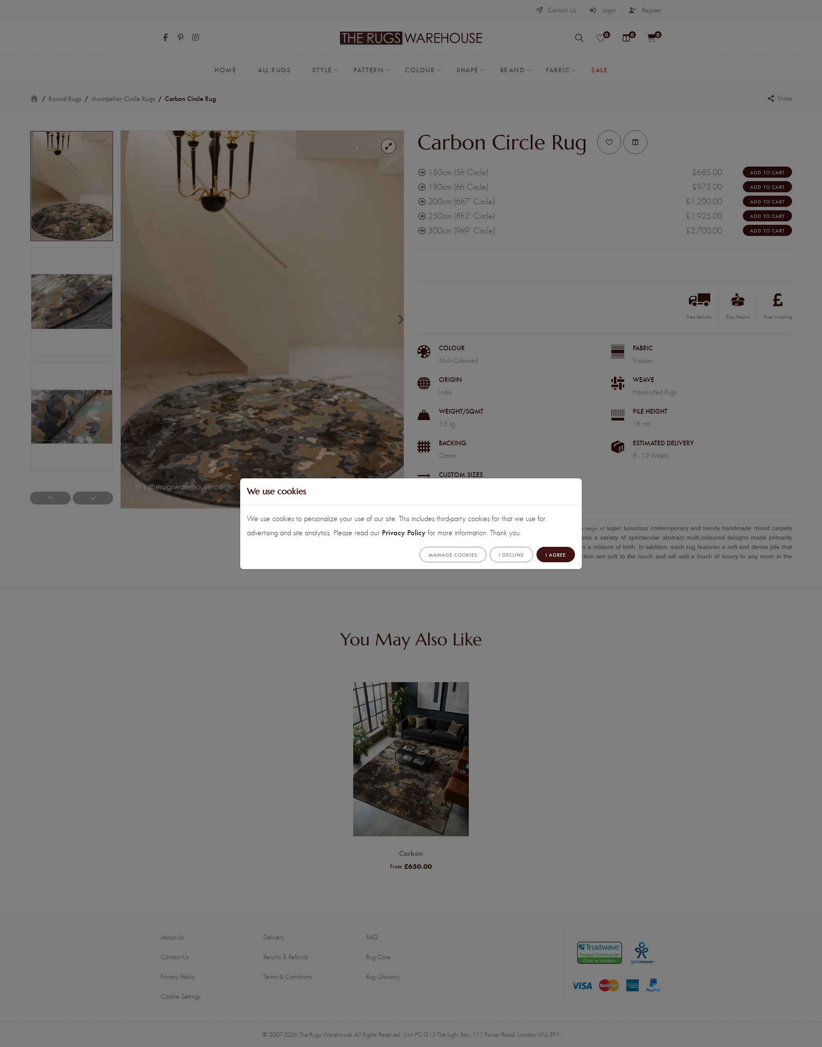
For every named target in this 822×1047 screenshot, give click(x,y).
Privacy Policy (404, 532)
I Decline (511, 554)
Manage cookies (453, 554)
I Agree (555, 554)
